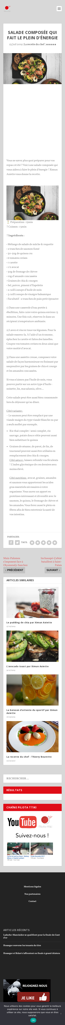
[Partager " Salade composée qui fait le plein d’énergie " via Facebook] (11, 542)
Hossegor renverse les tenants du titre (22, 945)
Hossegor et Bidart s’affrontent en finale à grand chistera (31, 953)
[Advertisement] (32, 122)
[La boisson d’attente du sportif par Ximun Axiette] (32, 690)
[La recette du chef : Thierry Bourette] (32, 736)
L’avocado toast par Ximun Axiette (27, 666)
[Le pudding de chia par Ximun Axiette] (32, 602)
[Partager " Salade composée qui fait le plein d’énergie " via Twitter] (17, 542)
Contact (32, 901)
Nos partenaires (32, 894)
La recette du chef (34, 44)
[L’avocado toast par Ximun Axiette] (32, 646)
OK (33, 1020)
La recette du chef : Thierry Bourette (29, 756)
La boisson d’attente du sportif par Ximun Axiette (32, 711)
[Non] (61, 1013)
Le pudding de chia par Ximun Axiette (29, 622)
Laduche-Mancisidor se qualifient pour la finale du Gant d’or (31, 936)
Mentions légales (32, 886)
